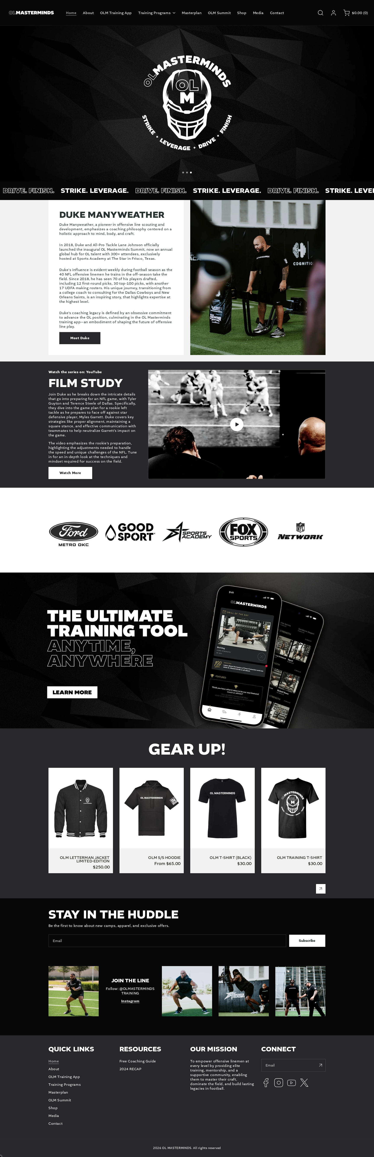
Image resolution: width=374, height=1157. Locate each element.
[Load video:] (236, 424)
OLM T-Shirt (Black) (207, 770)
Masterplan (58, 1092)
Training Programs (64, 1084)
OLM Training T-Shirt (279, 770)
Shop (53, 1108)
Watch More (70, 473)
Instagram (130, 1001)
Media (53, 1115)
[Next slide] (195, 172)
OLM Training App (64, 1077)
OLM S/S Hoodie (133, 770)
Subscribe (307, 940)
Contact (55, 1123)
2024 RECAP (130, 1069)
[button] (320, 13)
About (53, 1069)
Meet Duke (79, 338)
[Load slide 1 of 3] (183, 172)
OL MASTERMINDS (176, 1148)
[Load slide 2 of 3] (187, 172)
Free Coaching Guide (137, 1061)
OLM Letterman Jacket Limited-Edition (76, 772)
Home (53, 1061)
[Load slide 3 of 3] (191, 172)
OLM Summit (59, 1100)
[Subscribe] (320, 1065)
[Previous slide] (178, 172)
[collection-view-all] (321, 889)
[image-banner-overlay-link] (187, 650)
